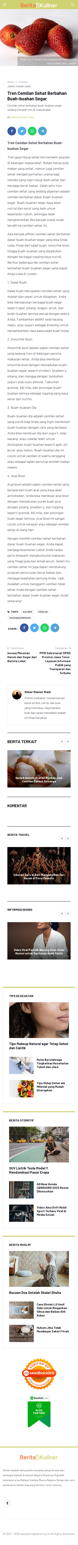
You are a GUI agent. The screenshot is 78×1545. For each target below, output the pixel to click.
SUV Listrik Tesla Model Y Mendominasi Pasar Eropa (29, 1170)
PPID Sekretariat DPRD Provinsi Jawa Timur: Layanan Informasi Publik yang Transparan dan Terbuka (55, 663)
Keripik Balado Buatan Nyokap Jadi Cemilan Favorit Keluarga (39, 779)
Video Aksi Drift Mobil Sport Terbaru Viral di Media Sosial (51, 1211)
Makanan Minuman (19, 617)
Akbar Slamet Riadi (22, 117)
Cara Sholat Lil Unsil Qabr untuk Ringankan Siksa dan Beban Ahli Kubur (52, 1309)
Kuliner (27, 611)
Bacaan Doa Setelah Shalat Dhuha (35, 1292)
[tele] (42, 131)
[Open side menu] (4, 4)
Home (10, 81)
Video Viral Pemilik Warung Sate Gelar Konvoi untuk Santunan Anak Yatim (39, 951)
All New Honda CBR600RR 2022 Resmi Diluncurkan (53, 1187)
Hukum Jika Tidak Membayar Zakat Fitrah (53, 1329)
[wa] (32, 131)
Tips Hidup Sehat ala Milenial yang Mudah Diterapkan (51, 1086)
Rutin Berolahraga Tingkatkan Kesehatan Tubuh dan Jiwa (53, 1063)
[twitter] (22, 131)
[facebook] (11, 131)
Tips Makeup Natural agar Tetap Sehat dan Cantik (38, 1046)
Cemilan (22, 81)
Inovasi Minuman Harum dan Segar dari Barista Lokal (22, 657)
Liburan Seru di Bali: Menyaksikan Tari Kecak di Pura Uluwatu (39, 876)
